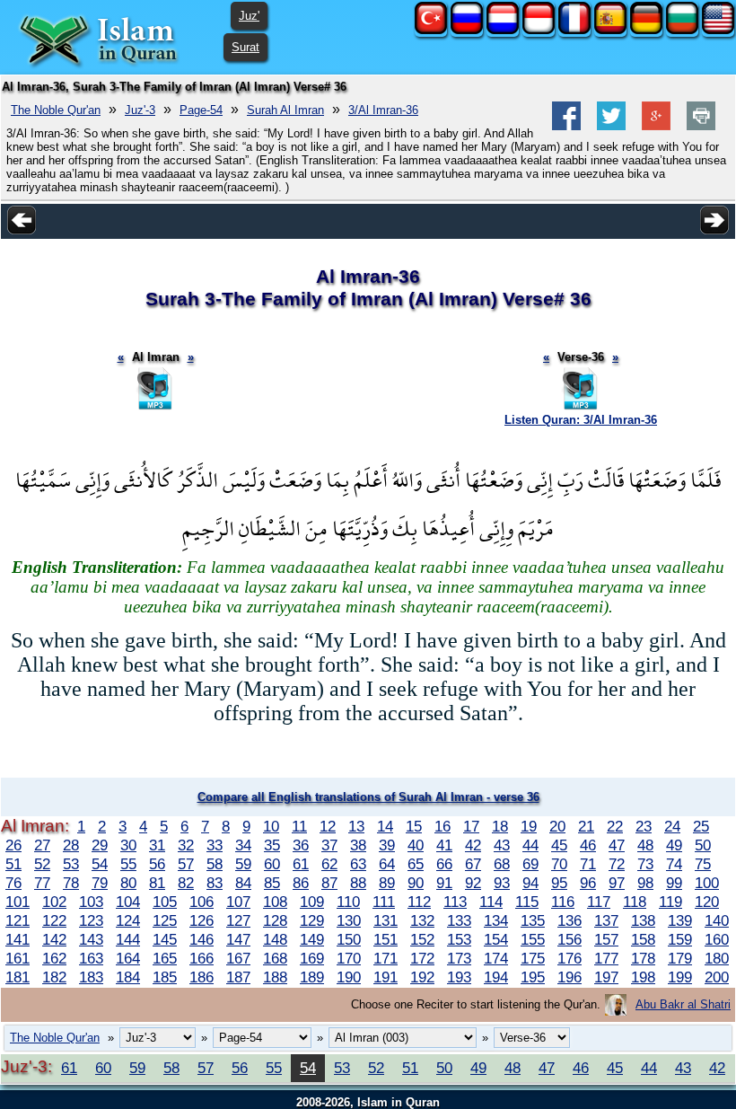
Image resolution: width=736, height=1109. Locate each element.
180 (717, 958)
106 (201, 902)
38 (358, 845)
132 (422, 920)
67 (473, 864)
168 (275, 958)
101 (17, 902)
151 (385, 939)
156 (569, 939)
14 (385, 826)
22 (615, 826)
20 (557, 826)
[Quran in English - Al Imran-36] (718, 30)
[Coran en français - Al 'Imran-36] (574, 30)
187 (238, 977)
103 (91, 902)
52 (42, 864)
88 (358, 883)
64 (387, 864)
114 (491, 902)
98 (645, 883)
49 (674, 845)
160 (717, 939)
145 (165, 939)
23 (643, 826)
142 (54, 939)
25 (701, 826)
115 (527, 902)
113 (455, 902)
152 (422, 939)
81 (157, 883)
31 (157, 845)
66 (444, 864)
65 (415, 864)
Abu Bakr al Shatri (683, 1004)
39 (387, 845)
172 (422, 958)
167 (238, 958)
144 (128, 939)
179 (680, 958)
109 (312, 902)
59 (243, 864)
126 (201, 920)
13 (356, 826)
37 (329, 845)
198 (643, 977)
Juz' (249, 15)
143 (91, 939)
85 (272, 883)
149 (312, 939)
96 (588, 883)
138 (643, 920)
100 (707, 883)
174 (496, 958)
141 (17, 939)
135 (533, 920)
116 (562, 902)
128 (275, 920)
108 (275, 902)
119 (670, 902)
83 (214, 883)
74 (674, 864)
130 (349, 920)
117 (598, 902)
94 (530, 883)
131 (385, 920)
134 (496, 920)
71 (588, 864)
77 (42, 883)
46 (588, 845)
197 (606, 977)
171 (385, 958)
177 (606, 958)
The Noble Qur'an (56, 110)
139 (680, 920)
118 (634, 902)
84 (243, 883)
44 (530, 845)
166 (201, 958)
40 (415, 845)
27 (42, 845)
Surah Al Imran (285, 110)
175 (533, 958)
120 (707, 902)
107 (238, 902)
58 (214, 864)
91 (444, 883)
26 (13, 845)
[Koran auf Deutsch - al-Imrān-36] (646, 30)
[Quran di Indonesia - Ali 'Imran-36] (538, 30)
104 (128, 902)
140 (717, 920)
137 (606, 920)
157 (606, 939)
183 (91, 977)
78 (71, 883)
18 (500, 826)
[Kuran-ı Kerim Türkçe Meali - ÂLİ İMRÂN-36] (431, 30)
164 (128, 958)
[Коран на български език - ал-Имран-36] (682, 30)
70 (559, 864)
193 (459, 977)
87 (329, 883)
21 (586, 826)
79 (100, 883)
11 (299, 826)
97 (617, 883)
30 (128, 845)
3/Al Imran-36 (383, 110)
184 (128, 977)
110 (348, 902)
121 (17, 920)
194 (496, 977)
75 (703, 864)
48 (645, 845)
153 (459, 939)
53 (71, 864)
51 (13, 864)
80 (128, 883)
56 (157, 864)
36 (301, 845)
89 (387, 883)
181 (17, 977)
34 (243, 845)
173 (459, 958)
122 (54, 920)
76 (13, 883)
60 (272, 864)
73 (645, 864)
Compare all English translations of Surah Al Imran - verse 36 (368, 797)
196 (569, 977)
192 (422, 977)
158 (643, 939)
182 (54, 977)
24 (672, 826)
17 (471, 826)
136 (569, 920)
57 (186, 864)
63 (358, 864)
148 (275, 939)
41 (444, 845)
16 (442, 826)
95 (559, 883)
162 (54, 958)
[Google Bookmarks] (656, 126)
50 (703, 845)
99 (674, 883)
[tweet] (611, 126)
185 (165, 977)
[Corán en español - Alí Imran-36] (610, 30)
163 (91, 958)
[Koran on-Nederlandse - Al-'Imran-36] (502, 30)
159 (680, 939)
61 (301, 864)
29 (100, 845)
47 (617, 845)
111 (383, 902)
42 (473, 845)
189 (312, 977)
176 (569, 958)
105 (165, 902)
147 (238, 939)
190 (349, 977)
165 (165, 958)
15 (414, 826)
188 (275, 977)
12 (328, 826)
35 (272, 845)
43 (502, 845)
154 (496, 939)
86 (301, 883)
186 (201, 977)
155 (533, 939)
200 (717, 977)
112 (419, 902)
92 (473, 883)
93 (502, 883)
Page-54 (201, 110)
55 (128, 864)
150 (349, 939)
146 (201, 939)
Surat (245, 47)
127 (238, 920)
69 (530, 864)
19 (529, 826)
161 (17, 958)
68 (502, 864)
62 (329, 864)
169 (312, 958)
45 (559, 845)
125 (165, 920)
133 (459, 920)
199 (680, 977)
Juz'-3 (140, 110)
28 (71, 845)
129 (312, 920)
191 (385, 977)
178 (643, 958)
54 (100, 864)
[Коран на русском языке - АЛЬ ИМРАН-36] (467, 30)
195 (533, 977)
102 (54, 902)
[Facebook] (566, 126)
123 (91, 920)
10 (271, 826)
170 (349, 958)
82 (186, 883)
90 (415, 883)
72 (617, 864)
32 (186, 845)
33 (214, 845)
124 (128, 920)
